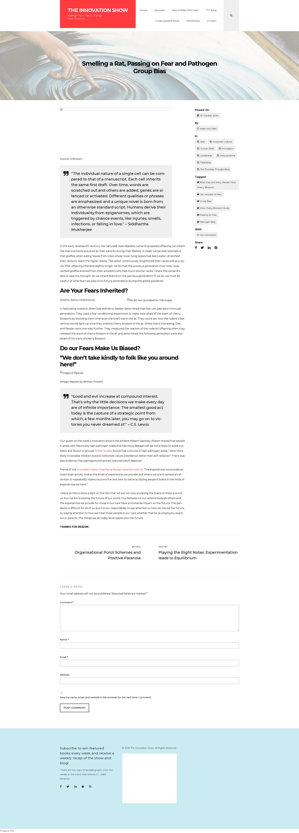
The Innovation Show (98, 10)
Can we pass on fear (210, 194)
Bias (202, 141)
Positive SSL (7, 830)
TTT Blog (211, 10)
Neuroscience (227, 155)
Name (64, 639)
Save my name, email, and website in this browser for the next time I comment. (106, 697)
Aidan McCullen (208, 128)
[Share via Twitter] (202, 247)
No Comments (208, 235)
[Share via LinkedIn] (209, 247)
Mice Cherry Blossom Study (214, 208)
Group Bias (205, 201)
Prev (138, 547)
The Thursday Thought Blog (214, 169)
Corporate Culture (222, 141)
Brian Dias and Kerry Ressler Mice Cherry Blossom (216, 185)
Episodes (159, 10)
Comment (67, 602)
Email (64, 657)
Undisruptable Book (167, 20)
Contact (211, 20)
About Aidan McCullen (185, 10)
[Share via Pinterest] (215, 247)
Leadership (206, 155)
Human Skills (207, 148)
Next (161, 547)
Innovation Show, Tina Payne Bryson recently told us (109, 469)
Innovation (227, 148)
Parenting (205, 162)
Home (143, 10)
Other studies (103, 450)
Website (64, 674)
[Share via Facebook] (196, 247)
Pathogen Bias (207, 222)
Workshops (193, 20)
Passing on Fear (208, 215)
